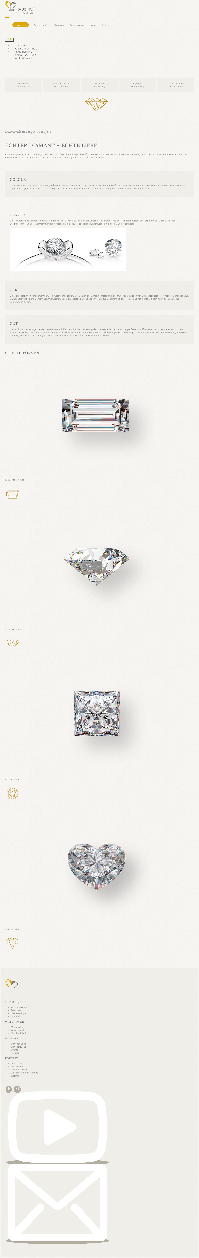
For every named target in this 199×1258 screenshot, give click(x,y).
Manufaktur (59, 25)
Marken (92, 25)
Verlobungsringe (25, 48)
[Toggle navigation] (7, 17)
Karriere (105, 25)
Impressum (16, 1063)
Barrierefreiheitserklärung (24, 1072)
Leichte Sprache (19, 1069)
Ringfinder (20, 25)
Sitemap (15, 1075)
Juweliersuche (18, 1046)
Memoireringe (23, 51)
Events (14, 1049)
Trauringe (21, 45)
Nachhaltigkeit (18, 1033)
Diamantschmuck (25, 55)
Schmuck (16, 1016)
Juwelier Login (19, 1043)
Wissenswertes (77, 25)
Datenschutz (17, 1066)
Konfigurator (23, 58)
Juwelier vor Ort (41, 25)
